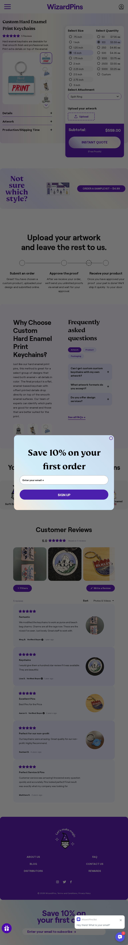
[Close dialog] (111, 438)
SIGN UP (64, 494)
